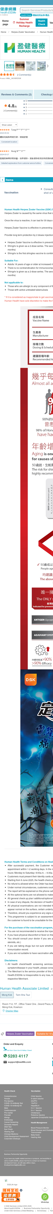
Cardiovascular (10, 1110)
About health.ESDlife (12, 1208)
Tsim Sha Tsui (23, 994)
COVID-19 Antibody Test (13, 1103)
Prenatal (7, 1115)
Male (6, 1108)
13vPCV (34, 1103)
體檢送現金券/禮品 (41, 15)
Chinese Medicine (11, 1134)
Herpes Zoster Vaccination (20, 1033)
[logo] (8, 15)
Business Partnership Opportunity (37, 1208)
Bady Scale (35, 1135)
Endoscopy (8, 1119)
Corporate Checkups (12, 1138)
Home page (5, 22)
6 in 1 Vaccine (36, 1110)
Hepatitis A (35, 1105)
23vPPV (34, 1101)
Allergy (7, 1117)
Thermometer (36, 1132)
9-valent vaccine (37, 1098)
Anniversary (41, 1210)
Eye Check (8, 1129)
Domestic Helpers (11, 1124)
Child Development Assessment (16, 1136)
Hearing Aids (36, 1137)
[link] (11, 1184)
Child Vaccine (36, 1096)
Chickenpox (35, 1112)
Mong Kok (7, 994)
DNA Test (7, 1126)
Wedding (30, 1210)
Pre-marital (8, 1112)
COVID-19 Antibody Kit (13, 1105)
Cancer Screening (11, 1122)
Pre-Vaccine (8, 1101)
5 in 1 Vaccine (36, 1108)
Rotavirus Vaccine (38, 1115)
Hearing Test (9, 1131)
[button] (47, 66)
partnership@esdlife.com (16, 1165)
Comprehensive (10, 1096)
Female (7, 1098)
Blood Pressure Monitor (40, 1127)
